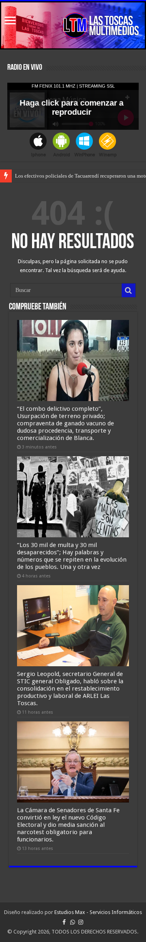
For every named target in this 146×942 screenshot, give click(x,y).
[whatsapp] (72, 922)
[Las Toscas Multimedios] (73, 25)
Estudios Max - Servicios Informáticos (98, 912)
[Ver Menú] (10, 21)
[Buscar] (128, 290)
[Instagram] (80, 922)
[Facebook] (64, 922)
